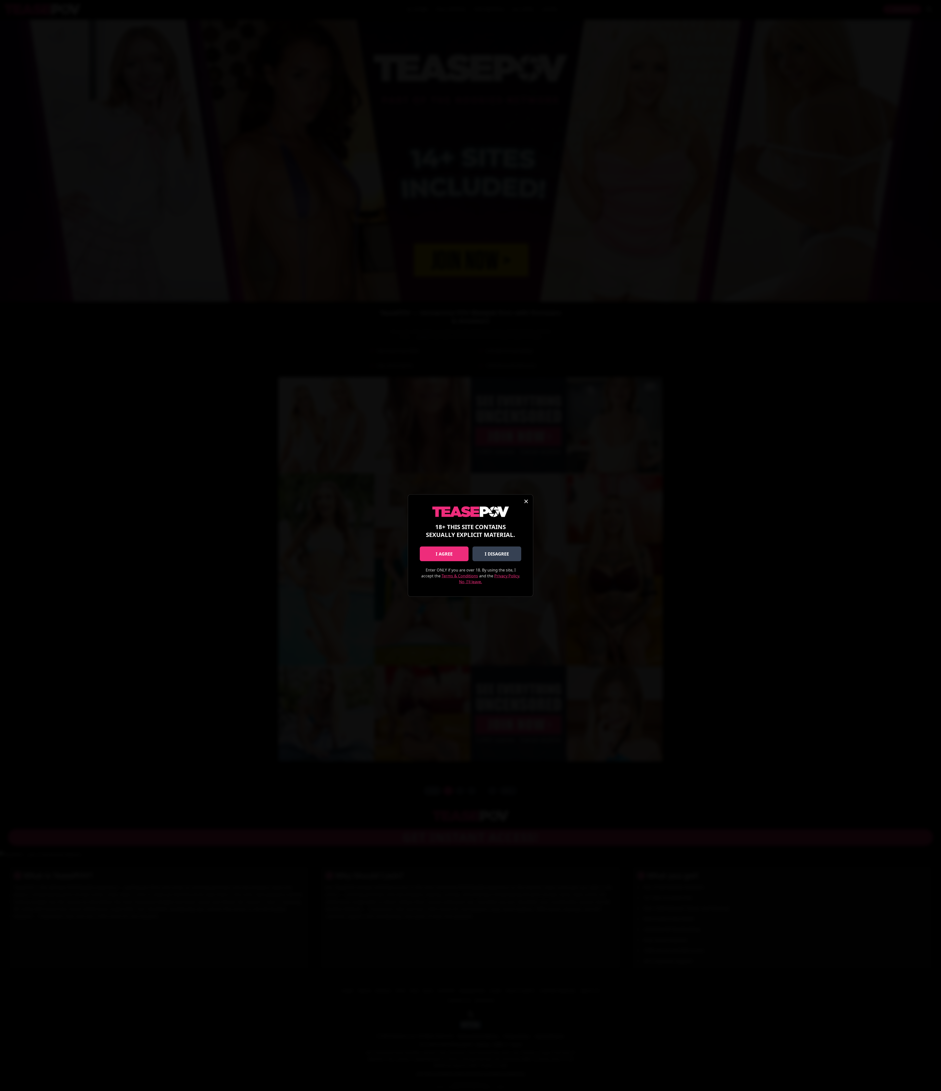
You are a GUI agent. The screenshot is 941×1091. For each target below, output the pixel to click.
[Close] (526, 501)
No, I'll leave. (470, 581)
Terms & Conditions (460, 576)
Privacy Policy (506, 576)
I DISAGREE (497, 554)
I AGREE (444, 554)
